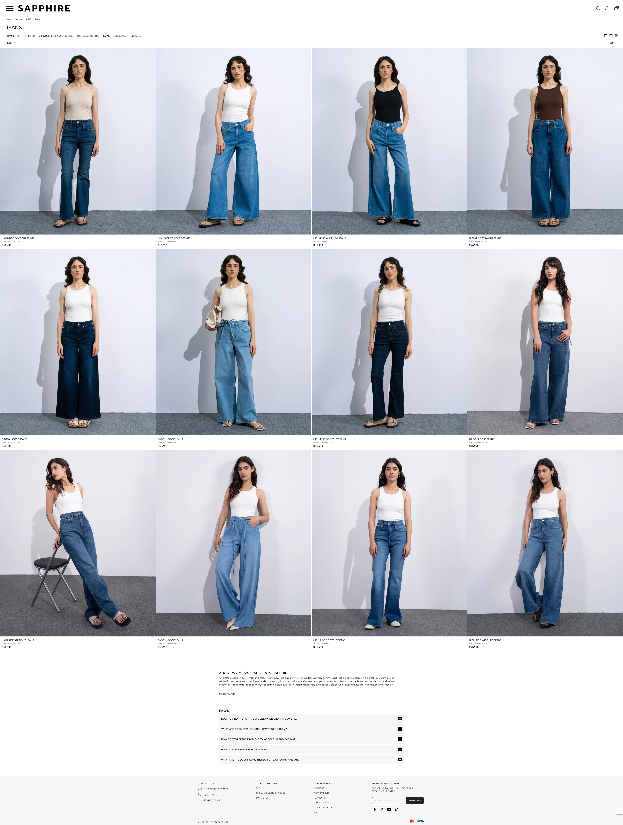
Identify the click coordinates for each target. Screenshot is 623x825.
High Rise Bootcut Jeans (329, 640)
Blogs (317, 812)
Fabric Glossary (323, 807)
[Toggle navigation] (10, 8)
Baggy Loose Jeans (14, 439)
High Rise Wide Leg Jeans (485, 640)
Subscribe (415, 800)
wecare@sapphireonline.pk (216, 788)
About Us (319, 788)
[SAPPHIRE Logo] (44, 8)
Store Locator (322, 803)
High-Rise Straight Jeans (485, 238)
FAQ (258, 788)
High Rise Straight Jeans (18, 640)
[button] (598, 8)
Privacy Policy (322, 793)
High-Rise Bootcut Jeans (18, 238)
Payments (319, 798)
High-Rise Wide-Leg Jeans (174, 238)
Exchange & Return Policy (270, 793)
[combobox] (612, 43)
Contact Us (262, 798)
